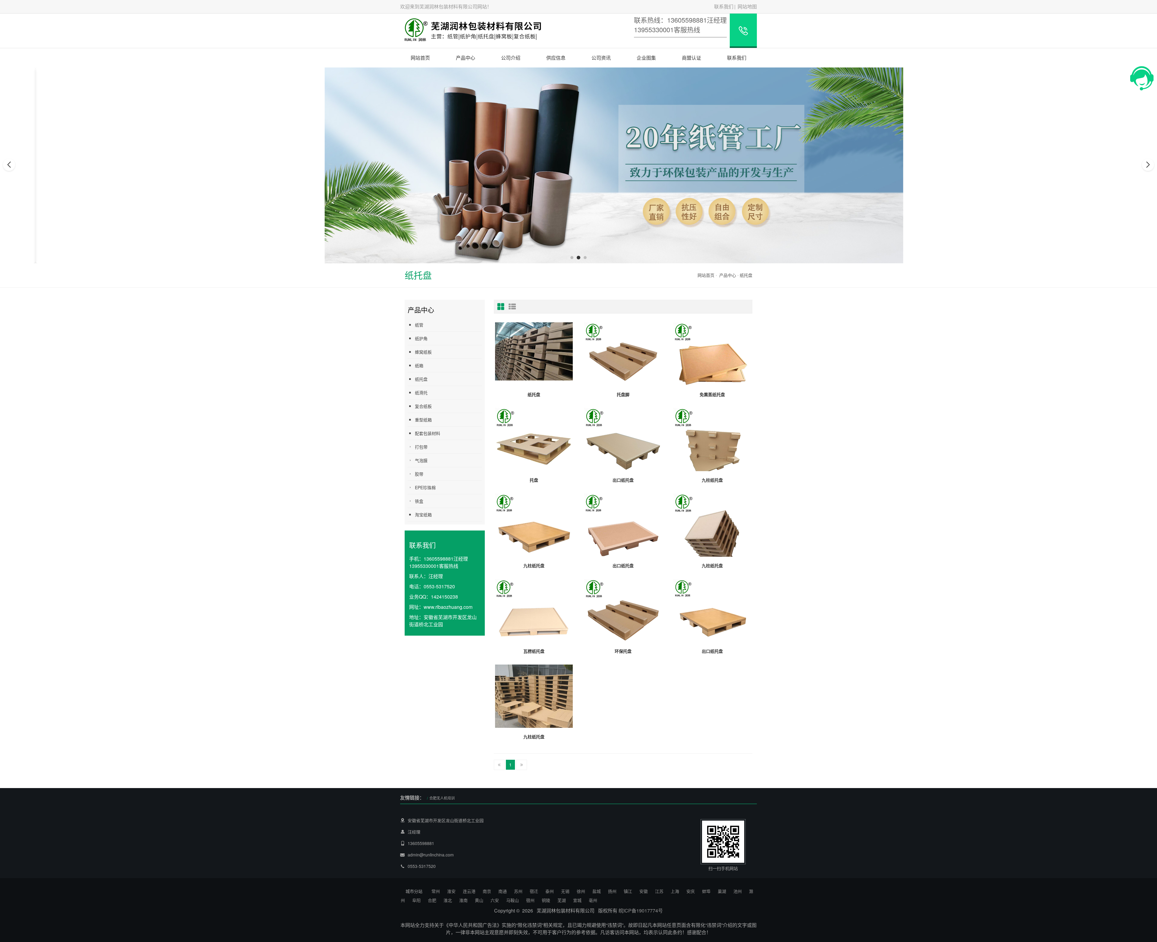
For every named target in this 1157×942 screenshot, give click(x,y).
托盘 (534, 480)
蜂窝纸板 (423, 352)
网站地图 (747, 6)
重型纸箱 (423, 420)
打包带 (421, 447)
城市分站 (414, 891)
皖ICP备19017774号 (641, 910)
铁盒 (419, 501)
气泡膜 (421, 460)
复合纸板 (423, 406)
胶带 (419, 474)
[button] (571, 257)
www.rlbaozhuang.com (448, 606)
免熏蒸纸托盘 (712, 394)
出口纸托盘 (623, 480)
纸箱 (419, 365)
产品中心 (465, 57)
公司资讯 (601, 57)
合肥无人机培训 (442, 797)
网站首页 (420, 57)
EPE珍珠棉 (425, 487)
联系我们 (723, 6)
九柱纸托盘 (712, 480)
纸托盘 (746, 275)
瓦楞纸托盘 (533, 651)
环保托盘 (623, 651)
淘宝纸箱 (423, 515)
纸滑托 (421, 393)
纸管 (419, 325)
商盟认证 (691, 57)
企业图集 (646, 57)
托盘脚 (623, 394)
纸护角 (421, 338)
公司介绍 (510, 57)
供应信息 (556, 57)
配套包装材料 (427, 433)
